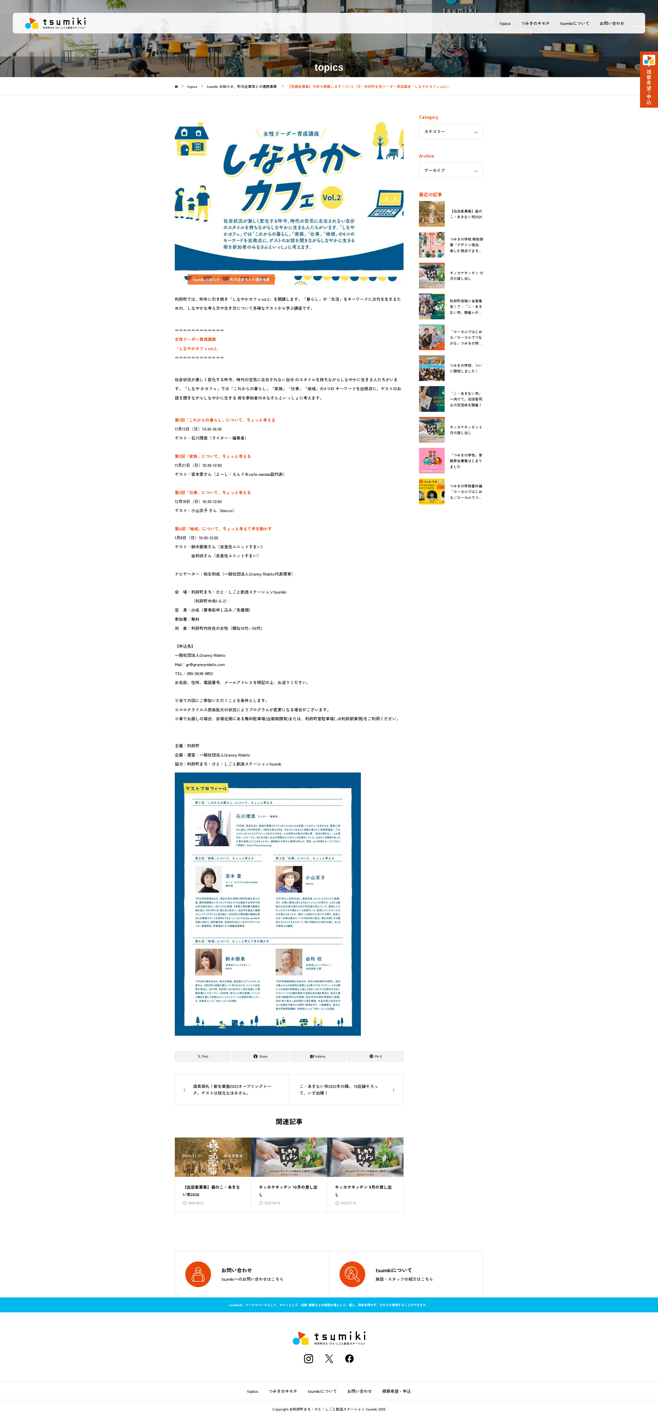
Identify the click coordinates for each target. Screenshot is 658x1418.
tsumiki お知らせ (206, 279)
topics (505, 23)
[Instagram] (308, 1358)
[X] (329, 1358)
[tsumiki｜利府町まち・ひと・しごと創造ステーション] (55, 23)
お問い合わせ (612, 23)
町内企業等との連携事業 (250, 279)
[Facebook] (349, 1358)
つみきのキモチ (535, 23)
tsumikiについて (574, 23)
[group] (213, 1175)
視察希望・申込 (396, 1391)
